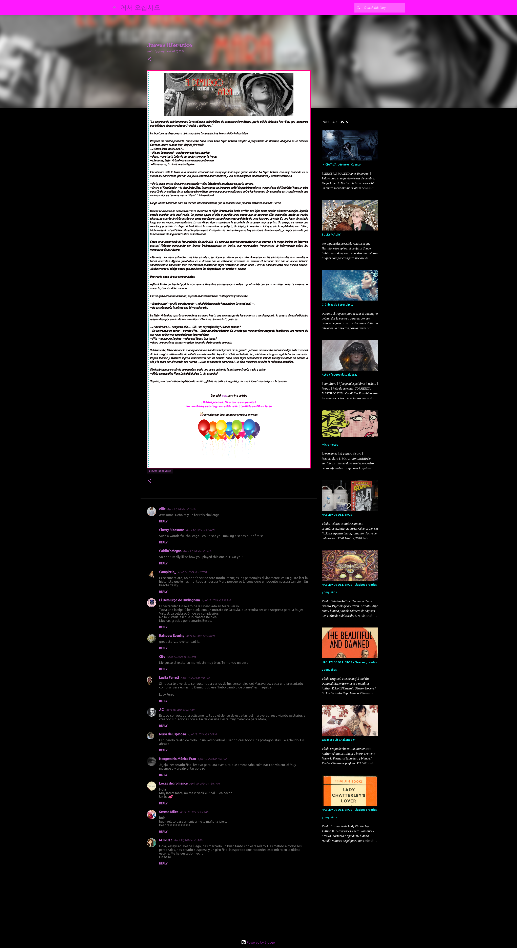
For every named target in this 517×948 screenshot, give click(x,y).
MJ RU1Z (165, 840)
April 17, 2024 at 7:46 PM (195, 677)
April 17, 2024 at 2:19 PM (197, 551)
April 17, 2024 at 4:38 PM (200, 635)
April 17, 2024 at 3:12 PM (216, 600)
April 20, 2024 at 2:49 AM (194, 812)
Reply (163, 521)
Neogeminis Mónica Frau (177, 758)
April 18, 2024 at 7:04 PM (212, 758)
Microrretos (330, 444)
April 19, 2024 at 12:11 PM (204, 783)
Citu (162, 656)
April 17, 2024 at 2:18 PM (200, 530)
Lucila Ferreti (169, 677)
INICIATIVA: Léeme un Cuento (341, 164)
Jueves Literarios (160, 471)
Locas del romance (173, 783)
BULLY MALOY (331, 234)
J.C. (161, 709)
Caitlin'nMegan (170, 551)
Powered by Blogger (261, 942)
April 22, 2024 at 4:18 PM (188, 840)
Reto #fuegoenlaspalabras (339, 374)
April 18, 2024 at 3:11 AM (180, 709)
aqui (224, 395)
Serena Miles (168, 812)
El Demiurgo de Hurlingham (179, 600)
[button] (149, 59)
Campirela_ (167, 572)
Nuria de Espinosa (172, 734)
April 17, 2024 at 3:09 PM (192, 572)
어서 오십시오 (140, 7)
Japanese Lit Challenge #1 (339, 739)
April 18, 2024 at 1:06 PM (202, 734)
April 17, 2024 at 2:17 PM (181, 509)
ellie (162, 509)
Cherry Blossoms (171, 530)
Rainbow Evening (171, 635)
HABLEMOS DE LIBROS (337, 514)
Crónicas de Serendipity (337, 304)
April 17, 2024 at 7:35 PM (181, 656)
